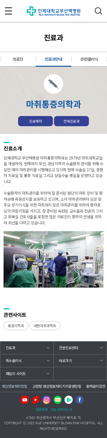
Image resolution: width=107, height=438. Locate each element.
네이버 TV (68, 400)
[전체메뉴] (8, 11)
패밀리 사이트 (16, 373)
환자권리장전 (95, 386)
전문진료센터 (68, 347)
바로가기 (65, 360)
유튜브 (25, 400)
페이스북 (79, 400)
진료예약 (35, 121)
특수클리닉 (14, 360)
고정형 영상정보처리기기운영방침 (56, 386)
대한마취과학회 (45, 325)
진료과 (10, 347)
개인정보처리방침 (14, 386)
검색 (98, 11)
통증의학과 (16, 325)
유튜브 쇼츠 (36, 400)
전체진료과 (71, 121)
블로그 (58, 400)
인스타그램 (47, 400)
